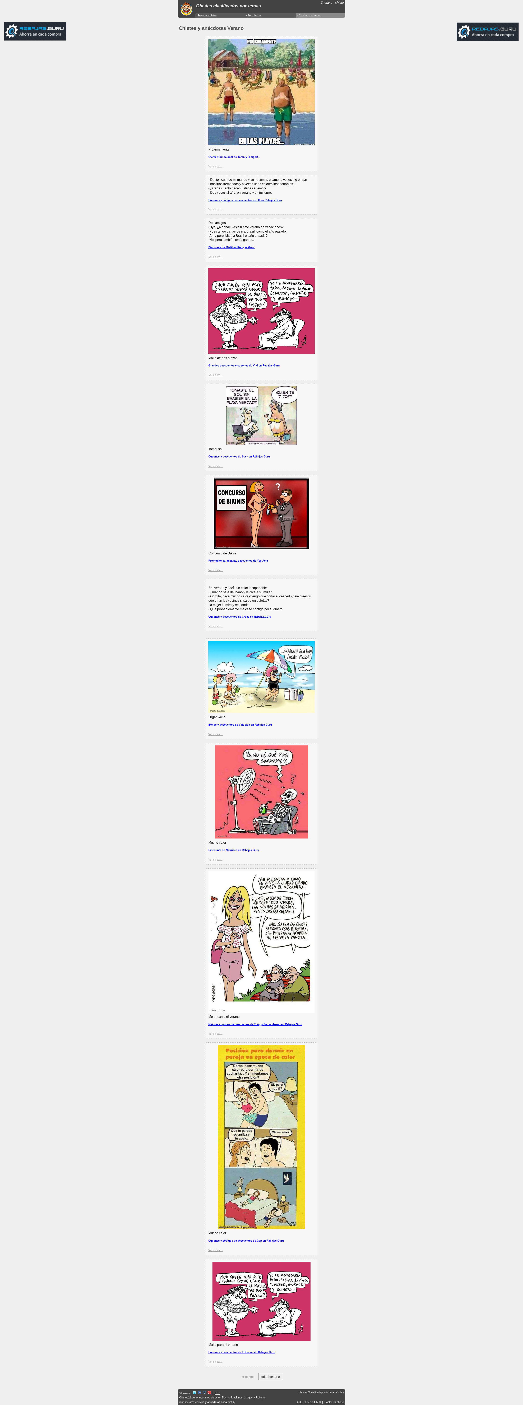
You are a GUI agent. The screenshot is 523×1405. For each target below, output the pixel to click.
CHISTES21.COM (307, 1402)
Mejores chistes (207, 15)
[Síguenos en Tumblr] (204, 1393)
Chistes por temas (309, 15)
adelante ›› (270, 1377)
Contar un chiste (334, 1402)
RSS (217, 1393)
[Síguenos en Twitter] (194, 1393)
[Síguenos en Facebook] (199, 1393)
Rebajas (260, 1397)
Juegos (248, 1397)
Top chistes (255, 15)
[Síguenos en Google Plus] (209, 1393)
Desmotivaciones (232, 1397)
